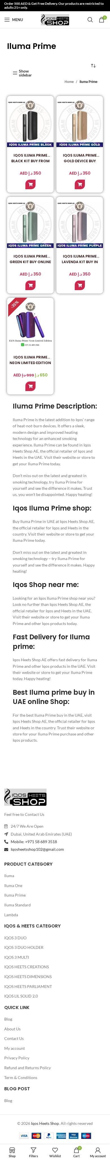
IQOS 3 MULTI (16, 957)
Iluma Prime (15, 895)
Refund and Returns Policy (27, 1067)
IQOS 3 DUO (15, 937)
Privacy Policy (16, 1057)
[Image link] (25, 796)
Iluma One (13, 885)
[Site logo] (55, 19)
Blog (8, 1019)
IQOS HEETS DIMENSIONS (28, 976)
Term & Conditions (20, 1077)
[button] (30, 184)
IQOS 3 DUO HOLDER (23, 947)
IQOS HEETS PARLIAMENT (28, 986)
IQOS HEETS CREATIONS (26, 966)
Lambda (11, 914)
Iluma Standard (17, 904)
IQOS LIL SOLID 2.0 (21, 996)
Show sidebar (25, 73)
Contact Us (14, 1038)
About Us (12, 1028)
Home (69, 82)
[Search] (90, 19)
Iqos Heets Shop (45, 1123)
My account (14, 1048)
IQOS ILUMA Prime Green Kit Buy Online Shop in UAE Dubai (30, 262)
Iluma (9, 875)
